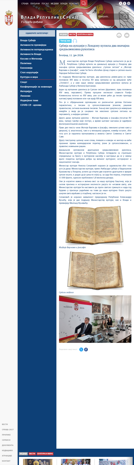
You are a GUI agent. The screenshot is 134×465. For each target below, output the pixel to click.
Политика (25, 63)
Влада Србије (28, 40)
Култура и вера (29, 77)
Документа (7, 445)
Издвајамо (7, 451)
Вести (5, 424)
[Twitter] (120, 3)
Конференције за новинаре (36, 87)
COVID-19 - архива (30, 105)
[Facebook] (124, 3)
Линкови (25, 96)
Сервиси (6, 440)
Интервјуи (26, 91)
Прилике (6, 435)
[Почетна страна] (9, 18)
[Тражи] (125, 16)
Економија (26, 68)
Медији (63, 34)
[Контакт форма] (83, 3)
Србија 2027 (8, 430)
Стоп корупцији (29, 72)
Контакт (6, 461)
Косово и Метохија (31, 59)
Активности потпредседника (36, 50)
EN (123, 8)
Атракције (7, 456)
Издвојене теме (29, 100)
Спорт (23, 82)
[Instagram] (128, 3)
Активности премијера (33, 45)
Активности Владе (30, 54)
